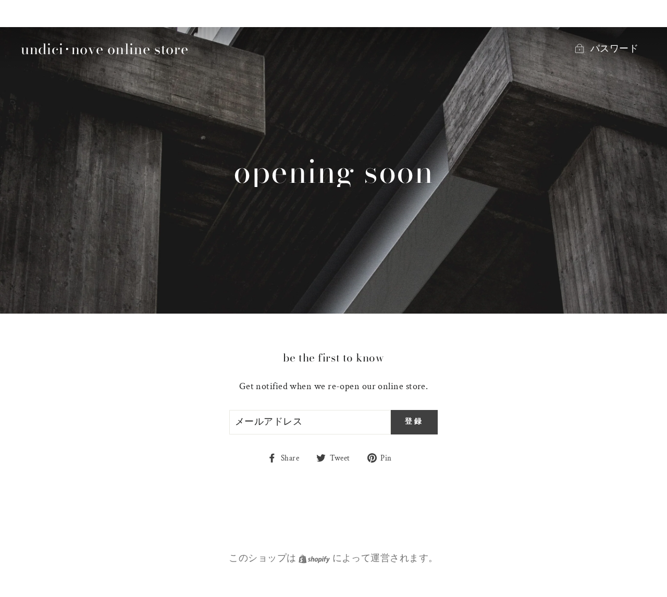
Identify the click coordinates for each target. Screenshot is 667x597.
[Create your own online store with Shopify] (314, 558)
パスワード (614, 49)
